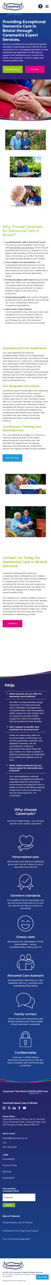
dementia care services (22, 247)
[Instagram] (4, 1108)
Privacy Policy (10, 1165)
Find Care (35, 69)
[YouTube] (24, 1108)
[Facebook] (19, 1108)
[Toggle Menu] (47, 6)
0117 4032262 (14, 14)
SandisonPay (21, 1280)
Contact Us (12, 623)
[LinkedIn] (14, 1108)
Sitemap (7, 1171)
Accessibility (9, 1159)
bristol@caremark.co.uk (15, 1138)
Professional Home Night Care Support (20, 1231)
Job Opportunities (12, 69)
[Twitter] (9, 1108)
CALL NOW (42, 1277)
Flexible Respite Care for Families (18, 1222)
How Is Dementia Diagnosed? (16, 1239)
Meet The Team (12, 458)
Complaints (8, 1178)
